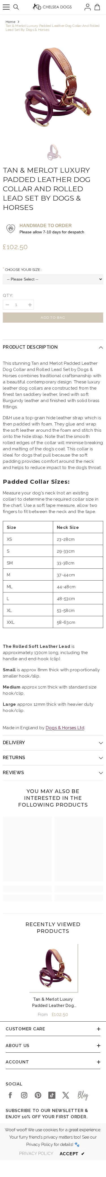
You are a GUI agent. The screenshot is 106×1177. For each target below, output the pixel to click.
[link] (27, 889)
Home (10, 22)
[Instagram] (24, 1095)
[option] (53, 86)
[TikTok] (52, 1095)
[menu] (6, 7)
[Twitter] (65, 1095)
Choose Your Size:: (23, 270)
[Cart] (97, 7)
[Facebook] (10, 1095)
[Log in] (87, 7)
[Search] (16, 7)
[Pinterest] (38, 1095)
